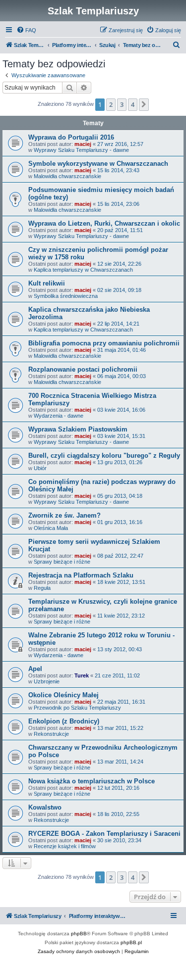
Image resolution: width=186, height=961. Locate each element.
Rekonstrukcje (51, 734)
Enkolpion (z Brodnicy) (63, 721)
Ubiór (40, 468)
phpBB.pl (131, 942)
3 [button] (122, 104)
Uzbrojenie (47, 681)
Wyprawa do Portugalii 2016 (71, 137)
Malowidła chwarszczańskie (67, 176)
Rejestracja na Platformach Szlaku (80, 575)
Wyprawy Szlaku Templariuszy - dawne (81, 150)
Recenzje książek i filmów (65, 846)
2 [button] (111, 104)
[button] (144, 104)
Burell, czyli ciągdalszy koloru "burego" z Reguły (104, 455)
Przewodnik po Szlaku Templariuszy (77, 708)
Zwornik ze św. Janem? (64, 515)
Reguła (42, 588)
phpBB (79, 933)
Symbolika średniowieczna (66, 296)
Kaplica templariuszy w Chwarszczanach (83, 270)
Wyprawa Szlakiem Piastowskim (77, 429)
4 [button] (132, 104)
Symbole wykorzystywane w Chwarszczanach (98, 163)
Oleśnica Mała (51, 528)
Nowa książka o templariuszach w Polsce (91, 781)
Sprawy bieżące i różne (62, 562)
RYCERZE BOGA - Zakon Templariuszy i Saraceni (104, 833)
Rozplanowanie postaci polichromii (82, 369)
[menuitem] (26, 30)
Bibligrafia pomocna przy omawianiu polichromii (104, 343)
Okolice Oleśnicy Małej (63, 695)
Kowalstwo (45, 807)
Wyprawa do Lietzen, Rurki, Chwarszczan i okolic (104, 223)
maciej (82, 144)
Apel (35, 669)
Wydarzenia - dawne (58, 416)
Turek (81, 675)
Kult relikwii (46, 283)
